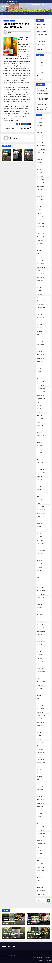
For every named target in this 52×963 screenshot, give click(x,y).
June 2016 (39, 530)
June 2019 (39, 408)
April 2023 (39, 253)
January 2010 (40, 789)
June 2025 (39, 166)
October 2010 (40, 759)
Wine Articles (40, 72)
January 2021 (40, 344)
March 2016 (40, 540)
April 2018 (39, 456)
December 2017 (41, 469)
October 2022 (40, 274)
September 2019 (41, 398)
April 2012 (39, 698)
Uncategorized (40, 65)
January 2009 (40, 830)
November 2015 (41, 553)
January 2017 (40, 506)
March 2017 (40, 499)
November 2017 (41, 472)
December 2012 (41, 671)
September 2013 (41, 641)
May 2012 (39, 695)
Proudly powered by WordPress (7, 955)
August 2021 (40, 321)
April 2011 (39, 739)
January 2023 (40, 263)
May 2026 (39, 129)
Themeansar (3, 956)
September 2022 (41, 277)
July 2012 (39, 688)
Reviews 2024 (42, 960)
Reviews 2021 (35, 957)
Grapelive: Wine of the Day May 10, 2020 (23, 127)
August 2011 (40, 725)
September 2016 (41, 520)
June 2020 (39, 368)
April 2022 (39, 294)
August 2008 (40, 847)
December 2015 (41, 550)
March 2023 (40, 257)
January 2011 (40, 749)
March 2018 (40, 459)
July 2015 (39, 567)
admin (11, 30)
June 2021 (39, 327)
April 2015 (39, 577)
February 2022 (40, 300)
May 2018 (39, 452)
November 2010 (41, 756)
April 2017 (39, 496)
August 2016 (40, 523)
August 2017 (40, 483)
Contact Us (42, 952)
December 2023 (41, 226)
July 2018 (39, 445)
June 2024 (39, 206)
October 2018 (40, 435)
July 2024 (39, 203)
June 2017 (39, 489)
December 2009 (41, 793)
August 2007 (40, 887)
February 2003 (40, 894)
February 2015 (40, 584)
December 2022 (41, 267)
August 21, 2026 (8, 923)
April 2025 (39, 172)
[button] (47, 13)
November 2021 (41, 311)
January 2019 (40, 425)
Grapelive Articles (41, 31)
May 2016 (39, 533)
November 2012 (41, 675)
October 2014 (40, 597)
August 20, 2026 (33, 923)
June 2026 (39, 125)
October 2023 (40, 233)
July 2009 (39, 810)
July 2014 (39, 607)
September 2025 (41, 156)
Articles (37, 952)
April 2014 (39, 617)
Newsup (19, 955)
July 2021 (39, 324)
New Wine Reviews (41, 44)
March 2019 (40, 418)
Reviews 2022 (41, 957)
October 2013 (40, 638)
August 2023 (40, 240)
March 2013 (40, 661)
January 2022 (40, 304)
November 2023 (41, 230)
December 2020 (41, 348)
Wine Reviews (5, 151)
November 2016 (41, 513)
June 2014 (39, 611)
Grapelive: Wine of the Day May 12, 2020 (11, 127)
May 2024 (39, 209)
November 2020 (41, 351)
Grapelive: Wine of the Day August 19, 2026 (13, 934)
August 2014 (40, 604)
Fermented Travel (41, 59)
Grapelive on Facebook (43, 34)
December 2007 (41, 874)
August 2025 (40, 159)
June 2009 (39, 813)
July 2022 (39, 284)
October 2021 (40, 314)
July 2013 (39, 648)
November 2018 (41, 432)
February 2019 (40, 422)
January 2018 (40, 466)
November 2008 (41, 837)
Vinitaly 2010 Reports (42, 69)
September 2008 (41, 843)
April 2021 (39, 334)
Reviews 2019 (41, 954)
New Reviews (48, 952)
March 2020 (40, 378)
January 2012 (40, 708)
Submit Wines (48, 960)
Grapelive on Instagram (43, 38)
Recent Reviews (34, 954)
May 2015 (39, 574)
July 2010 (39, 769)
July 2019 (39, 405)
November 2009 (41, 796)
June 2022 (39, 287)
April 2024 (39, 213)
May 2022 (39, 290)
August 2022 (40, 280)
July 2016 (39, 526)
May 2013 (39, 654)
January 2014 (40, 627)
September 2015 (41, 560)
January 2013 (40, 668)
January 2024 (40, 223)
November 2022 (41, 270)
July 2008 (39, 850)
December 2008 (41, 833)
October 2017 (40, 476)
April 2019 (39, 415)
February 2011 (40, 745)
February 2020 (40, 381)
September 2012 (41, 681)
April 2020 (39, 375)
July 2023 (39, 243)
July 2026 (39, 122)
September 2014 (41, 601)
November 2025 (41, 149)
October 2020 (40, 354)
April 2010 (39, 779)
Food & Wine (40, 62)
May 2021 (39, 331)
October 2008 (40, 840)
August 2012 (40, 685)
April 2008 (39, 860)
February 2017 (40, 503)
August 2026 (40, 118)
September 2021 (41, 317)
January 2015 (40, 587)
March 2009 (40, 823)
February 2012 (40, 705)
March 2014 (40, 621)
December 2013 (41, 631)
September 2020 (41, 358)
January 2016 (40, 547)
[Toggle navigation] (25, 14)
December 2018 (41, 429)
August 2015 (40, 563)
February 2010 (40, 786)
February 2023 (40, 260)
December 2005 (41, 890)
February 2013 (40, 665)
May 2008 (39, 857)
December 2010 (41, 752)
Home (30, 952)
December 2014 (41, 590)
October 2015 (40, 557)
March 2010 (40, 783)
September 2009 (41, 803)
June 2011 (39, 732)
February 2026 (40, 139)
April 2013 (39, 658)
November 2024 (41, 189)
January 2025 (40, 183)
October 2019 (40, 395)
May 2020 (39, 371)
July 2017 (39, 486)
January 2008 (40, 870)
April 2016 (39, 536)
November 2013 (41, 634)
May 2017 (39, 493)
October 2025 (40, 152)
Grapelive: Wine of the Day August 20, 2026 (38, 920)
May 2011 (39, 735)
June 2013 (39, 651)
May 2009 (39, 816)
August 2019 (40, 402)
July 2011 (39, 729)
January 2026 (40, 142)
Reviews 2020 (48, 954)
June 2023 (39, 247)
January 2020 (40, 385)
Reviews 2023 (48, 957)
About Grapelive (41, 24)
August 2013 (40, 644)
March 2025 (40, 176)
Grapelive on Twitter (42, 41)
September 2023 (41, 236)
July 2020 (39, 365)
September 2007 (41, 884)
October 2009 (40, 799)
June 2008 (39, 853)
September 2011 (41, 722)
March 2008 (40, 863)
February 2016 (40, 543)
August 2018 (40, 442)
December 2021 (41, 307)
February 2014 (40, 624)
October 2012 (40, 678)
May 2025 (39, 169)
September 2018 (41, 439)
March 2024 (40, 216)
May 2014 (39, 614)
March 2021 (40, 338)
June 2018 (39, 449)
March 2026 (40, 135)
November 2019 (41, 392)
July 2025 (39, 162)
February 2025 (40, 179)
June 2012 (39, 692)
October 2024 (40, 193)
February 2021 (40, 341)
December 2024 (41, 186)
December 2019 (41, 388)
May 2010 (39, 776)
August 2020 (40, 361)
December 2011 (41, 712)
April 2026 (39, 132)
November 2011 (41, 715)
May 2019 (39, 412)
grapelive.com (8, 946)
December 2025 (41, 145)
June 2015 (39, 570)
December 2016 (41, 510)
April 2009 (39, 820)
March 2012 (40, 702)
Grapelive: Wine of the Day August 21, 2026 (13, 920)
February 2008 (40, 867)
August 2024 (40, 199)
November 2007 (41, 877)
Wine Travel (40, 79)
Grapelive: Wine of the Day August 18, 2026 (38, 934)
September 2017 (41, 479)
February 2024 (40, 220)
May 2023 (39, 250)
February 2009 (40, 826)
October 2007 (40, 880)
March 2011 (40, 742)
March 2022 (40, 297)
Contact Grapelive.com (42, 27)
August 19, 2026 (8, 937)
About (34, 952)
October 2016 (40, 516)
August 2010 (40, 766)
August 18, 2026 (33, 937)
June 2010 (39, 772)
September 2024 (41, 196)
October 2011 (40, 719)
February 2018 (40, 462)
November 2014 (41, 594)
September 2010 (41, 762)
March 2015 (40, 580)
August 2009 (40, 806)
